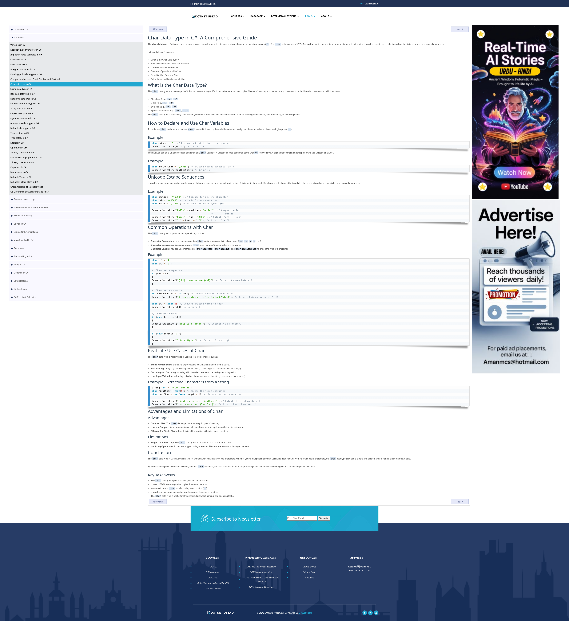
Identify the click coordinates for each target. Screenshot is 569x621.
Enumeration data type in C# (25, 103)
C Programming (213, 572)
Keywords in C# (18, 167)
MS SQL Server (213, 588)
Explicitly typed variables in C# (25, 49)
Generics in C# (21, 272)
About (325, 16)
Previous (158, 29)
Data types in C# (18, 64)
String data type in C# (21, 88)
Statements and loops (25, 199)
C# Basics (19, 37)
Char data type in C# (20, 83)
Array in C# (19, 264)
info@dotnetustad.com (205, 4)
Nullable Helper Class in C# (24, 181)
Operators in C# (18, 147)
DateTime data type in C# (23, 98)
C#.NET (213, 566)
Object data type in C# (21, 113)
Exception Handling (23, 215)
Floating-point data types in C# (26, 74)
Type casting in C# (19, 132)
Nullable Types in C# (20, 176)
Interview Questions (283, 16)
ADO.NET (213, 577)
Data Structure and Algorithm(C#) (213, 583)
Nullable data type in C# (22, 128)
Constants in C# (18, 59)
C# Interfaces (20, 289)
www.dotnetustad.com (359, 570)
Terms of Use (309, 566)
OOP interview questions (262, 572)
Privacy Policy (310, 572)
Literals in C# (17, 142)
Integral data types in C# (22, 69)
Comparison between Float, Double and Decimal (35, 79)
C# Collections (21, 281)
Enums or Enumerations (26, 232)
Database (256, 16)
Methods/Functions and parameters (31, 207)
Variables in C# (18, 44)
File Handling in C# (23, 256)
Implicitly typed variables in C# (26, 54)
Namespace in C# (19, 172)
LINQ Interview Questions (261, 587)
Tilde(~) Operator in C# (22, 162)
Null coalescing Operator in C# (26, 157)
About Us (309, 577)
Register (374, 3)
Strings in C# (20, 223)
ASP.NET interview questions (261, 566)
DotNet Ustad (305, 613)
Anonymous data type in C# (24, 123)
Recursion (19, 248)
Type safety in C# (19, 137)
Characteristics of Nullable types (26, 186)
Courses (236, 16)
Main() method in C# (23, 240)
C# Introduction (21, 29)
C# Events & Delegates (25, 297)
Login (367, 3)
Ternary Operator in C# (22, 152)
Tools (309, 16)
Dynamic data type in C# (22, 118)
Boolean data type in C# (22, 93)
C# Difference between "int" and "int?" (29, 191)
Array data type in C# (21, 108)
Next (459, 29)
